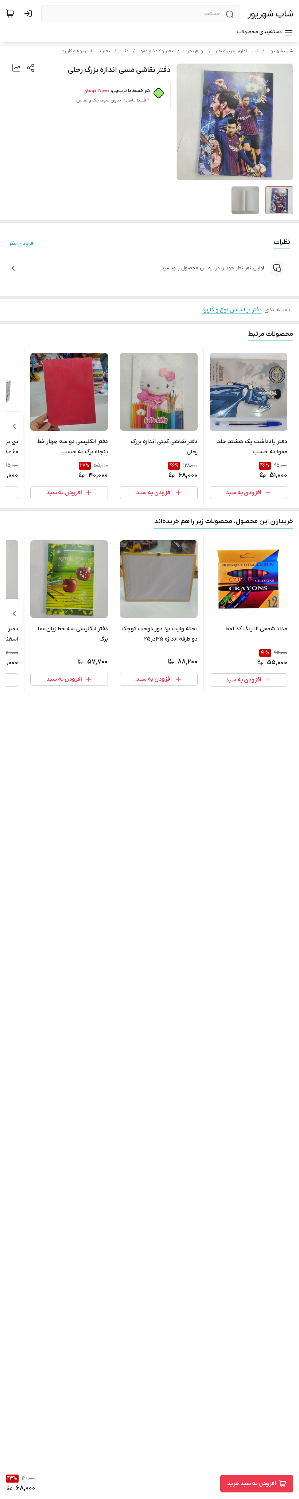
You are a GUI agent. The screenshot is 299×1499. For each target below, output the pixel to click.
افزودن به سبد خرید (251, 1483)
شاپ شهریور (270, 14)
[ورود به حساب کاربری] (29, 13)
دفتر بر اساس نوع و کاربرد (86, 51)
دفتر (125, 51)
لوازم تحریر (194, 51)
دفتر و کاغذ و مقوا (156, 51)
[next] (14, 426)
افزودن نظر (22, 243)
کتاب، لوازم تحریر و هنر (236, 51)
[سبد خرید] (10, 13)
